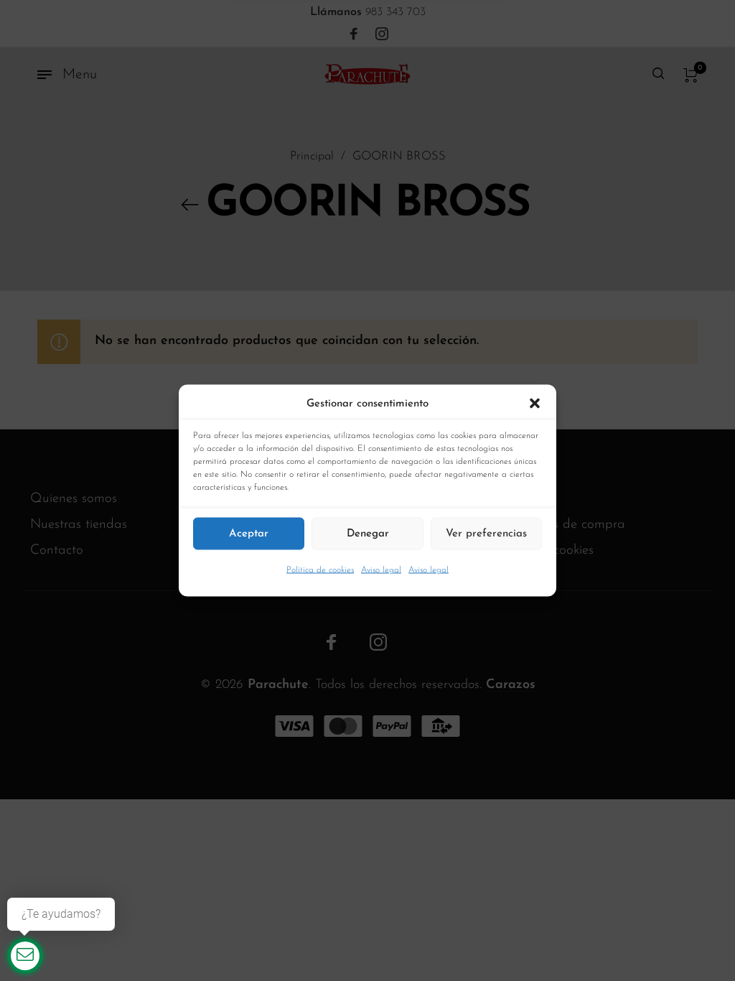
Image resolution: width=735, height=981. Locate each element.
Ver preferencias (486, 533)
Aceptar (248, 533)
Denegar (368, 533)
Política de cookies (320, 570)
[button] (535, 404)
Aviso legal (381, 570)
